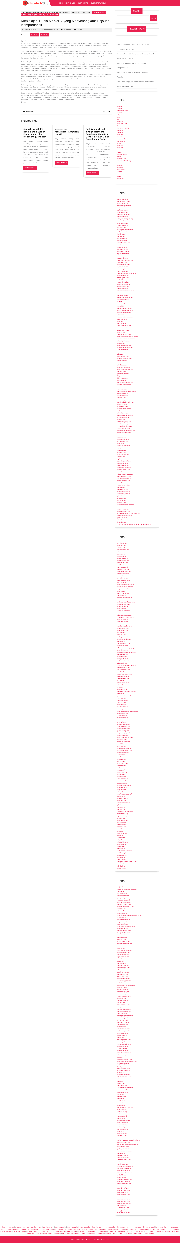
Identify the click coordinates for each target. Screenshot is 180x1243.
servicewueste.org (123, 593)
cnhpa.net (120, 1081)
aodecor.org (121, 818)
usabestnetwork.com (123, 941)
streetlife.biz (121, 829)
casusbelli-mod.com (123, 282)
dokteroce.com (122, 739)
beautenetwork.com (123, 507)
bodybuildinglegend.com (125, 733)
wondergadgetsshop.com (125, 297)
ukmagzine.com (122, 937)
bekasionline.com (122, 558)
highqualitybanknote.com (125, 415)
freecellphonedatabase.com (126, 926)
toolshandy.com (122, 715)
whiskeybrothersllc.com (124, 1210)
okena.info (120, 306)
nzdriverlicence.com (123, 446)
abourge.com (121, 352)
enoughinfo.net (122, 833)
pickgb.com (120, 1072)
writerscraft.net (122, 663)
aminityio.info (121, 774)
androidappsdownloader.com (126, 652)
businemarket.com (123, 989)
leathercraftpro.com (123, 1127)
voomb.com (120, 1037)
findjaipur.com (121, 234)
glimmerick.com (122, 238)
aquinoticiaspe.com (123, 983)
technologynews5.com (124, 461)
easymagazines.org (123, 1120)
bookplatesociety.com (124, 284)
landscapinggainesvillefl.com (126, 430)
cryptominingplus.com (124, 981)
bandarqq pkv (121, 139)
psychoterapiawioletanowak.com (127, 1144)
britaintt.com (121, 520)
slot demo (120, 130)
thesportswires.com (123, 1005)
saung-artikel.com (123, 974)
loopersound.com (122, 256)
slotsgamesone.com (123, 611)
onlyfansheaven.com (123, 685)
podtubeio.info (121, 800)
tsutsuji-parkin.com (123, 330)
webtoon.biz (121, 1002)
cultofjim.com (121, 236)
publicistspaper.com (123, 494)
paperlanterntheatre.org (124, 345)
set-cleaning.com (122, 489)
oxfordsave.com (122, 970)
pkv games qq (120, 1231)
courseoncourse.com (124, 904)
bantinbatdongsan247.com (125, 906)
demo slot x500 (109, 1229)
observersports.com (123, 978)
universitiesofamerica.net (125, 587)
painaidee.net (121, 998)
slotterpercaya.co (122, 1155)
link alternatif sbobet (95, 1233)
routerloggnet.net (122, 606)
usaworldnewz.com (123, 203)
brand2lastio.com (122, 672)
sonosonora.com (122, 288)
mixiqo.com (120, 1131)
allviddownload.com (123, 580)
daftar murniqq (6, 1231)
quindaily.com (121, 496)
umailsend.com (122, 946)
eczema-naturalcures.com (125, 317)
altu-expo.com (121, 323)
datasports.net (121, 1026)
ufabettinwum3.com (123, 1190)
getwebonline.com (123, 683)
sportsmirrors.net (122, 1024)
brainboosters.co (122, 221)
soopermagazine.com (124, 476)
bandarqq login (39, 1231)
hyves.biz (120, 831)
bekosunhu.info (122, 792)
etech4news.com (122, 389)
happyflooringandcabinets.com (127, 1061)
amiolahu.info (121, 776)
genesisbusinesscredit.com (126, 696)
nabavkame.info (122, 855)
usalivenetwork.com (123, 919)
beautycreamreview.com (125, 369)
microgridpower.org (123, 1129)
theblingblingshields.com (125, 1015)
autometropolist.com (123, 367)
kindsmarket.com (122, 700)
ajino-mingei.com (122, 269)
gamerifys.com (121, 545)
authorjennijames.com (124, 325)
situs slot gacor (97, 1227)
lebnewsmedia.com (123, 286)
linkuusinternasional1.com (125, 291)
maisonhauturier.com (124, 432)
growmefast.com (122, 1050)
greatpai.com (121, 343)
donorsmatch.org (122, 820)
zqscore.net (120, 1094)
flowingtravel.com (122, 621)
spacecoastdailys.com (124, 478)
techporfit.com (121, 556)
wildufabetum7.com (123, 1212)
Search (136, 11)
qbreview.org (121, 591)
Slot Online (70, 3)
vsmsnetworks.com (123, 549)
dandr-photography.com (125, 737)
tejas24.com (121, 757)
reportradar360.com (123, 724)
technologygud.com (123, 1068)
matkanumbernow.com (124, 597)
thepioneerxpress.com (124, 571)
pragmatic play (47, 1229)
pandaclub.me (121, 844)
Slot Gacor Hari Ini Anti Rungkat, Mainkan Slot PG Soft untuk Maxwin (45, 12)
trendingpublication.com (124, 1179)
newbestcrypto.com (123, 967)
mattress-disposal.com (124, 1059)
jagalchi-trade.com (123, 253)
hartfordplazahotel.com (124, 851)
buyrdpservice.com (123, 957)
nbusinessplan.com (123, 560)
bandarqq (120, 167)
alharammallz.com (123, 356)
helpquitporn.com (122, 413)
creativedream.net (123, 678)
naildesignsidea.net (123, 341)
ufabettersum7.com (123, 1186)
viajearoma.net (122, 328)
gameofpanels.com (123, 650)
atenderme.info (122, 787)
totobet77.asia (121, 1175)
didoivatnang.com (122, 378)
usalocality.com (122, 208)
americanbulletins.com (124, 358)
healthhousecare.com (124, 408)
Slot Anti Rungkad (98, 3)
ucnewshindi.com (122, 924)
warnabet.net (121, 837)
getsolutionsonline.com (124, 639)
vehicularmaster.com (123, 214)
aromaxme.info (122, 783)
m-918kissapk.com (123, 853)
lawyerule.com (121, 746)
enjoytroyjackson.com (124, 384)
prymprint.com (121, 1109)
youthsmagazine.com (124, 996)
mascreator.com (122, 435)
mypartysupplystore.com (125, 229)
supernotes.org (122, 1085)
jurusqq (119, 108)
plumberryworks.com (124, 1142)
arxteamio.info (121, 1103)
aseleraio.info (121, 1096)
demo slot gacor (122, 123)
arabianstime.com (123, 363)
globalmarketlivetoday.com (125, 402)
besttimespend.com (123, 1114)
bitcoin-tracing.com (123, 509)
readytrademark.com (124, 480)
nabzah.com (121, 632)
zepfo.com (120, 459)
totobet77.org (121, 1177)
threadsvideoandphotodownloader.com (129, 915)
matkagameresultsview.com (126, 637)
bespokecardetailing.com (125, 310)
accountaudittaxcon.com (125, 1107)
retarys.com (121, 948)
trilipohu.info (121, 866)
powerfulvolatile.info (123, 803)
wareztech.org (121, 939)
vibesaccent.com (122, 216)
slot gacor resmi (148, 1227)
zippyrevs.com (121, 595)
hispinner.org (121, 641)
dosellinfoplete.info (123, 798)
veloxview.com (121, 1205)
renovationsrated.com (124, 483)
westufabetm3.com (123, 1208)
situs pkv (119, 152)
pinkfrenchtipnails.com (124, 1018)
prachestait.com (122, 761)
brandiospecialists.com (124, 626)
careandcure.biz (122, 1116)
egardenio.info (121, 1101)
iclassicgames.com (123, 972)
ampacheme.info (122, 779)
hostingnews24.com (123, 417)
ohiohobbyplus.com (123, 264)
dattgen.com (121, 376)
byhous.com (121, 848)
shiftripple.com (121, 1153)
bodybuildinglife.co (123, 1063)
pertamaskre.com (122, 913)
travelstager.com (122, 717)
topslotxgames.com (123, 604)
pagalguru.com (122, 448)
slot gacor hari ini (162, 1227)
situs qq (119, 171)
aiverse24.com (121, 500)
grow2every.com (122, 406)
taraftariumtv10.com (123, 728)
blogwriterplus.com (123, 895)
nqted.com (120, 443)
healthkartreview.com (124, 411)
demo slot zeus (122, 126)
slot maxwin (58, 1229)
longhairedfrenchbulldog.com (126, 985)
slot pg (23, 1229)
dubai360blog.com (123, 1046)
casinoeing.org (121, 824)
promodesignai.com (123, 491)
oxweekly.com (121, 709)
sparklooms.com (122, 1164)
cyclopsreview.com (123, 374)
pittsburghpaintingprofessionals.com (129, 1140)
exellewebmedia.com (124, 930)
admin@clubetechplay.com (50, 29)
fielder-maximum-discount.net (126, 691)
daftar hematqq (19, 1231)
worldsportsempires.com (125, 1087)
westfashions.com (123, 713)
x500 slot (98, 1229)
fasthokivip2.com (122, 976)
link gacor (120, 121)
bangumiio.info (121, 789)
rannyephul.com (122, 722)
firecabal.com (121, 398)
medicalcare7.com (123, 628)
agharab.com (121, 332)
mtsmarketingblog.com (124, 750)
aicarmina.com (121, 227)
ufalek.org (120, 1057)
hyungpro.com (121, 1007)
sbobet (129, 1227)
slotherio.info (121, 809)
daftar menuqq (172, 1229)
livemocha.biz (121, 827)
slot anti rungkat (34, 1229)
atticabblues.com (122, 365)
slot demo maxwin (123, 128)
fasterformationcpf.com (124, 950)
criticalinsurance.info (123, 643)
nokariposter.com (122, 645)
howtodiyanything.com (124, 422)
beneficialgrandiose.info (124, 794)
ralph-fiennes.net (122, 689)
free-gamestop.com (123, 933)
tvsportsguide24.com (124, 1042)
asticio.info (120, 1098)
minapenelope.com (123, 258)
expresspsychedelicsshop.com (127, 391)
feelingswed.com (122, 395)
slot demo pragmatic (72, 1229)
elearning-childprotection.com (126, 665)
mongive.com (121, 635)
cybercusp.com (122, 518)
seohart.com (121, 487)
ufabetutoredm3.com (124, 1199)
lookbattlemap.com (123, 954)
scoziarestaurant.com (124, 485)
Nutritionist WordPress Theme (83, 1240)
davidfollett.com (122, 240)
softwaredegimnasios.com (125, 474)
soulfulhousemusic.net (124, 1162)
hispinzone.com (122, 613)
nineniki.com (121, 624)
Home (60, 3)
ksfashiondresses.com (124, 1077)
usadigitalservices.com (124, 674)
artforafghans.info (122, 763)
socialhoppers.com (123, 676)
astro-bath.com (122, 319)
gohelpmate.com (122, 659)
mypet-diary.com (122, 707)
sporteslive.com (122, 1013)
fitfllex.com (120, 693)
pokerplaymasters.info (124, 902)
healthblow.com (122, 656)
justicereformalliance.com (125, 260)
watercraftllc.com (122, 349)
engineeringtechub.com (124, 1031)
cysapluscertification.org (125, 811)
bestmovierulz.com (123, 251)
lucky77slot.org (122, 1048)
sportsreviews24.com (124, 1044)
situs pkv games (122, 154)
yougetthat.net (121, 963)
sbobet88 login (80, 1233)
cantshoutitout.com (123, 565)
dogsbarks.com (122, 380)
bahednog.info (121, 909)
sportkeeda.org (122, 1111)
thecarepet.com (122, 893)
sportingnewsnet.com (124, 1009)
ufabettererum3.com (123, 1181)
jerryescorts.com (122, 1033)
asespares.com (122, 360)
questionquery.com (123, 731)
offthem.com (121, 552)
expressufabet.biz (122, 567)
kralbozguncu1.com (123, 428)
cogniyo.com (121, 1118)
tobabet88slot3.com (123, 1170)
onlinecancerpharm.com (125, 1055)
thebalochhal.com (122, 212)
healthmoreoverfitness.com (126, 602)
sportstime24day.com (124, 1011)
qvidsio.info (120, 805)
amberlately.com (122, 223)
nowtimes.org (121, 822)
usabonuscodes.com (123, 470)
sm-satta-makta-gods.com (125, 472)
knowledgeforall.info (123, 669)
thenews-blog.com (123, 465)
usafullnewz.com (122, 199)
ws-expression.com (123, 454)
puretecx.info (121, 770)
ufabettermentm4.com (124, 1183)
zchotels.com (121, 456)
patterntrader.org (122, 1079)
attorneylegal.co (122, 1035)
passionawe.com (122, 1138)
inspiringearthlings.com (124, 424)
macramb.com (121, 704)
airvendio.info (121, 765)
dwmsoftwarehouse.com (125, 382)
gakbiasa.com (121, 857)
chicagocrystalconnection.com (127, 861)
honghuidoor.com (122, 619)
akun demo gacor (122, 110)
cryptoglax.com (122, 262)
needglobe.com (122, 1133)
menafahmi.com (122, 437)
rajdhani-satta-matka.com (125, 661)
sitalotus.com (121, 1083)
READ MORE (31, 168)
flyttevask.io (120, 846)
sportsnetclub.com (123, 965)
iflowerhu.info (121, 859)
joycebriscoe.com (122, 225)
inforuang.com (121, 698)
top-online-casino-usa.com (125, 617)
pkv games (120, 178)
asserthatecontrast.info (124, 785)
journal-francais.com (123, 741)
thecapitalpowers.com (124, 1168)
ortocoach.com (122, 1135)
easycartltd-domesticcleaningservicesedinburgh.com (134, 524)
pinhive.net (120, 835)
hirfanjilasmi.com (122, 1122)
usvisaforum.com (122, 249)
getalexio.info (121, 1105)
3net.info (119, 301)
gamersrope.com (122, 928)
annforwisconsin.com (124, 232)
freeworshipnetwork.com (125, 347)
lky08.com (120, 687)
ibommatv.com (121, 554)
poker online (121, 169)
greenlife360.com (122, 563)
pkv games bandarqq (124, 161)
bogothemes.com (122, 267)
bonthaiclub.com (122, 280)
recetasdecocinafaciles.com (126, 339)
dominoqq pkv (121, 158)
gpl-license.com (122, 404)
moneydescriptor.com (124, 994)
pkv (118, 119)
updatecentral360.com (124, 1090)
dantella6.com (121, 608)
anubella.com (121, 502)
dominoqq (120, 165)
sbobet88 (120, 113)
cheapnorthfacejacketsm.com (126, 273)
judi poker (120, 115)
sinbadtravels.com (123, 935)
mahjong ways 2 (131, 1229)
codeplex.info (121, 304)
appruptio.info (121, 868)
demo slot (120, 134)
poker (119, 117)
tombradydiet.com (123, 277)
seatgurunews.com (123, 299)
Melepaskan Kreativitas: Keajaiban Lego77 (67, 131)
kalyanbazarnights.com (124, 615)
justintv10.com (121, 744)
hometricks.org (122, 1125)
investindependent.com (124, 426)
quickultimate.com (123, 1146)
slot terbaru (121, 1227)
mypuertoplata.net (123, 569)
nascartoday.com (122, 441)
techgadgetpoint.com (124, 1039)
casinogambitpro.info (124, 900)
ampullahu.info (121, 781)
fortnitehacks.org (122, 813)
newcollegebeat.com (123, 243)
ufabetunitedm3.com (123, 1192)
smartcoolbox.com (123, 1157)
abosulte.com (121, 498)
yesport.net (120, 959)
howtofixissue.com (123, 573)
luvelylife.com (121, 702)
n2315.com (120, 680)
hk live (119, 143)
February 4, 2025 (30, 29)
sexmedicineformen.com (125, 1151)
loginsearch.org (122, 816)
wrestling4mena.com (123, 667)
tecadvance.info (122, 772)
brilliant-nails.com (122, 735)
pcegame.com (121, 450)
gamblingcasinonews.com (125, 584)
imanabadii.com (122, 864)
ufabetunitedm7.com (123, 1194)
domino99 (120, 106)
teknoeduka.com (122, 463)
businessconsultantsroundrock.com (128, 513)
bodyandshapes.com (124, 511)
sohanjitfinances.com (124, 1159)
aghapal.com (121, 321)
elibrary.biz (120, 315)
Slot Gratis (83, 3)
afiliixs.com (120, 354)
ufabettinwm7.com (123, 1188)
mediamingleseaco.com (124, 748)
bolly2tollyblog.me (123, 842)
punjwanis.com (122, 887)
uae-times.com (122, 543)
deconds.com (121, 522)
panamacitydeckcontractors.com (127, 711)
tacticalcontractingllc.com (125, 1166)
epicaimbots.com (122, 387)
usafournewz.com (122, 210)
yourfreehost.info (122, 271)
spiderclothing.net (122, 295)
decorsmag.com (122, 582)
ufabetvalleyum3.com (124, 1203)
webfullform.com (122, 578)
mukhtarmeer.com (123, 439)
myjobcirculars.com (123, 600)
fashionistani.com (122, 393)
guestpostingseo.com (124, 898)
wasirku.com (121, 755)
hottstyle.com (121, 419)
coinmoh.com (121, 371)
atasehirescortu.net (123, 1029)
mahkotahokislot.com (124, 1053)
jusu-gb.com (121, 891)
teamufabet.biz (122, 576)
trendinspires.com (123, 720)
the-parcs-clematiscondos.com (127, 889)
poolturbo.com (121, 759)
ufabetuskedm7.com (123, 1197)
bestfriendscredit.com (124, 312)
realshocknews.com (123, 1070)
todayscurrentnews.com (124, 1173)
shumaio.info (121, 807)
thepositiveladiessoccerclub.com (127, 336)
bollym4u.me (121, 840)
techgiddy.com (121, 917)
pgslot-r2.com (121, 452)
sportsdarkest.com (123, 1000)
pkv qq (119, 156)
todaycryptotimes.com (124, 467)
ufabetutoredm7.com (124, 1201)
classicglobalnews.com (124, 515)
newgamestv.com (122, 1020)
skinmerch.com (122, 247)
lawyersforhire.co (122, 987)
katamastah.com (122, 1092)
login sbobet (121, 141)
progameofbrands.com (124, 589)
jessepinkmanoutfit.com (124, 943)
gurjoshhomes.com (123, 275)
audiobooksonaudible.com (125, 504)
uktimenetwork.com (123, 201)
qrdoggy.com (121, 1066)
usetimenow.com (122, 654)
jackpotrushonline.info (124, 922)
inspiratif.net (121, 547)
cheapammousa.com (124, 334)
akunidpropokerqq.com (124, 308)
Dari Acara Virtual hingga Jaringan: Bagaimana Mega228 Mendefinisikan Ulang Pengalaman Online (97, 134)
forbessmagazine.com (124, 400)
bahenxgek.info (122, 911)
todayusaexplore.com (124, 205)
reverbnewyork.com (123, 245)
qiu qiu (119, 176)
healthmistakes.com (123, 1074)
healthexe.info (121, 768)
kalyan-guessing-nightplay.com (127, 648)
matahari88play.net (123, 991)
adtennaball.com (122, 630)
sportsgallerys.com (123, 1022)
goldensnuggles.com (123, 952)
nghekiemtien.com (123, 752)
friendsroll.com (121, 293)
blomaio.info (121, 796)
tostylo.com (120, 961)
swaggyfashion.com (123, 726)
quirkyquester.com (123, 1149)
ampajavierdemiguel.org (125, 219)
